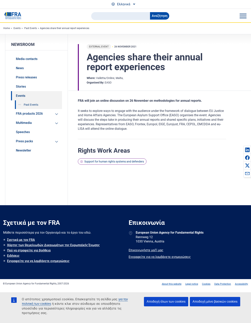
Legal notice (191, 284)
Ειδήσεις (13, 256)
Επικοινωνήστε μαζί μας (146, 250)
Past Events (30, 28)
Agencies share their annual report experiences (64, 28)
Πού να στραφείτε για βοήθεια (29, 250)
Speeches (23, 132)
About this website (171, 284)
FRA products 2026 (29, 113)
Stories (21, 86)
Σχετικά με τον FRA (21, 240)
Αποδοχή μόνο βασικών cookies (215, 301)
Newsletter (23, 150)
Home (6, 28)
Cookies (206, 284)
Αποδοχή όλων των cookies (166, 301)
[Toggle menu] (243, 16)
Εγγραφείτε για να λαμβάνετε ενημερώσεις (38, 261)
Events (17, 28)
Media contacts (26, 59)
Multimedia (24, 123)
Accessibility (241, 284)
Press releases (26, 77)
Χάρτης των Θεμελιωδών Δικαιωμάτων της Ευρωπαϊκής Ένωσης (53, 245)
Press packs (24, 141)
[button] (247, 150)
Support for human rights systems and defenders (114, 161)
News (20, 68)
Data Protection (222, 284)
